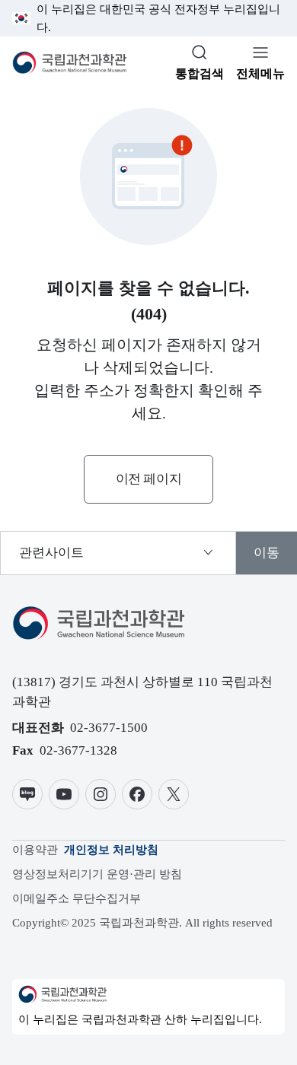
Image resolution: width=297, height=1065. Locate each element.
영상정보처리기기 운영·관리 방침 (97, 874)
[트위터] (173, 794)
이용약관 (35, 850)
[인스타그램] (100, 794)
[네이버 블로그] (27, 794)
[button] (148, 479)
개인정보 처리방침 (111, 850)
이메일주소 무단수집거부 (76, 898)
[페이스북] (137, 794)
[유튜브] (64, 794)
